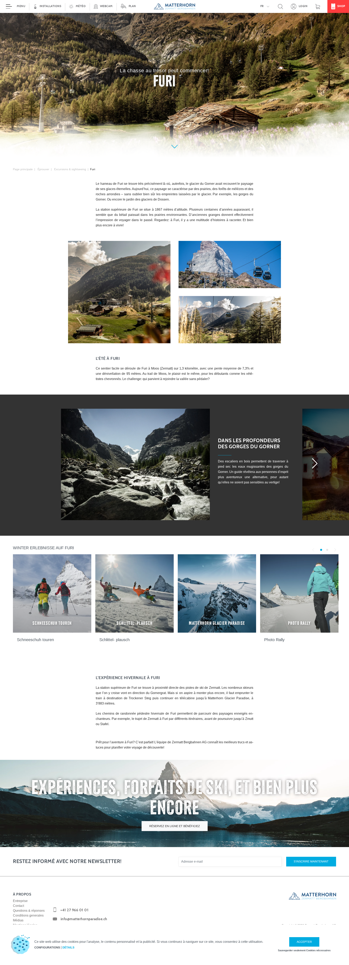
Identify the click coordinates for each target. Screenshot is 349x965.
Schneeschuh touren (35, 639)
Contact (18, 905)
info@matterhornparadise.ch (84, 919)
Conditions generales (28, 915)
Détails (68, 947)
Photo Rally (274, 639)
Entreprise (20, 901)
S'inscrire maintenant (311, 861)
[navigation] (174, 6)
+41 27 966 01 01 (74, 910)
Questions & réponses (29, 910)
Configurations (47, 947)
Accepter (304, 941)
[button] (77, 6)
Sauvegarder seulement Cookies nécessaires (304, 950)
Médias (18, 920)
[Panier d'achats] (317, 6)
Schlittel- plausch (114, 639)
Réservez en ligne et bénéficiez (174, 825)
